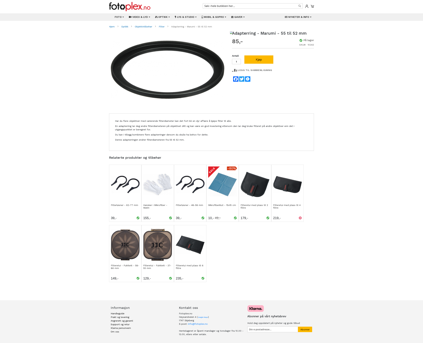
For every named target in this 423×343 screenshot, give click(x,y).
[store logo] (129, 6)
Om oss (115, 331)
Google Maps (203, 317)
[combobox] (253, 6)
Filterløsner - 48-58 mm (189, 205)
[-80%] (222, 201)
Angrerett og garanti (122, 320)
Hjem (112, 26)
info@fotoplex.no (198, 324)
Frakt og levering (120, 317)
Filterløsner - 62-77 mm (124, 205)
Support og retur (120, 324)
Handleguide (117, 313)
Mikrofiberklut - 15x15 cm (222, 205)
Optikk (125, 26)
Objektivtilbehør (144, 26)
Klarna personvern (121, 328)
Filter (162, 26)
